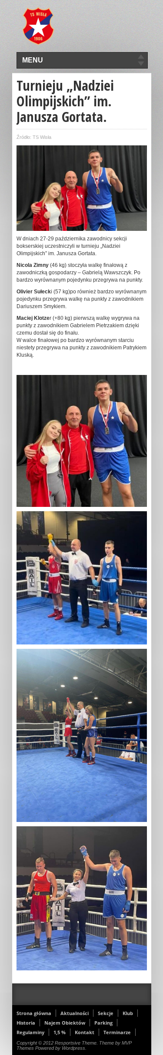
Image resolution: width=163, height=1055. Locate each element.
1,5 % (59, 1032)
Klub (128, 1013)
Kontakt (84, 1032)
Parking (103, 1022)
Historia (26, 1022)
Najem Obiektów (64, 1022)
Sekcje (105, 1013)
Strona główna (34, 1013)
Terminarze (117, 1032)
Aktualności (74, 1013)
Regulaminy (30, 1032)
